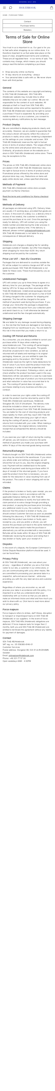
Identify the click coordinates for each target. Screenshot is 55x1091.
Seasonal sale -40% (27, 2)
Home (5, 15)
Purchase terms (16, 15)
